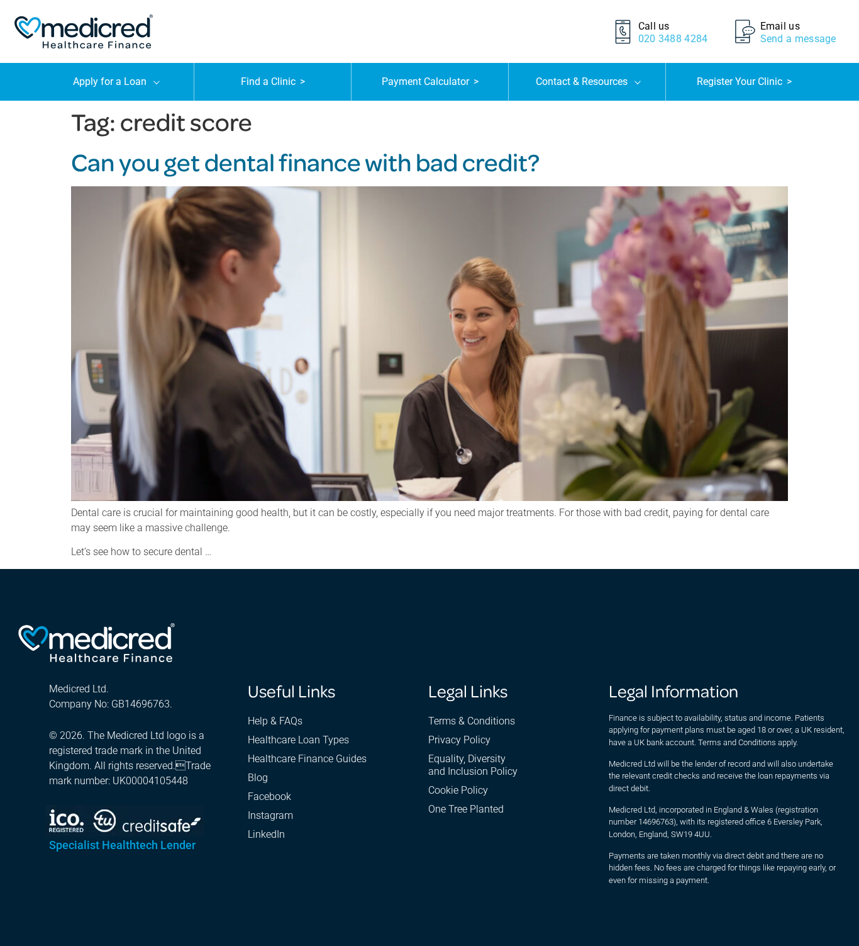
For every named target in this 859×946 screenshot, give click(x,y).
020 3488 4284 (673, 39)
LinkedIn (266, 834)
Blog (258, 778)
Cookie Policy (458, 790)
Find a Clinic (273, 81)
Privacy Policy (459, 740)
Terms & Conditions (471, 721)
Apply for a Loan (110, 81)
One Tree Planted (466, 809)
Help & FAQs (275, 721)
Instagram (270, 815)
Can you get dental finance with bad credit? (305, 161)
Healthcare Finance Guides (307, 759)
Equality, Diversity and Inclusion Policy (473, 765)
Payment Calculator (430, 81)
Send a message (798, 39)
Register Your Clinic (744, 81)
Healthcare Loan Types (298, 740)
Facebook (269, 796)
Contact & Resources (582, 81)
